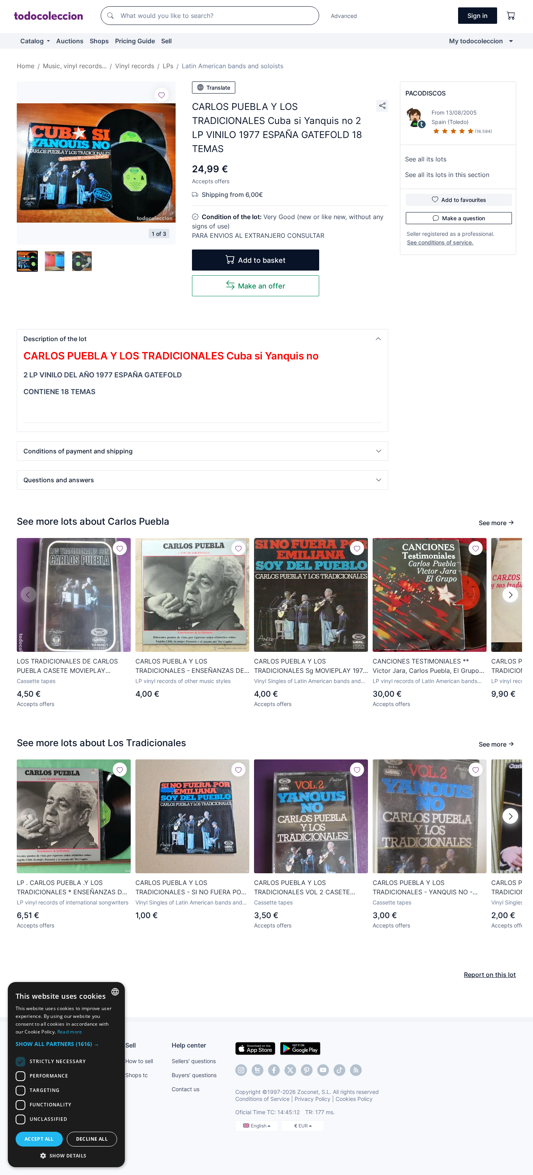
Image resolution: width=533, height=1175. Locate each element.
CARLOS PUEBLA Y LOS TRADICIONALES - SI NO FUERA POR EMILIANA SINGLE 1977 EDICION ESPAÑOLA (190, 888)
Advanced (344, 15)
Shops (99, 41)
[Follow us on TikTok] (339, 1070)
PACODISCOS (425, 93)
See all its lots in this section (447, 175)
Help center (189, 1045)
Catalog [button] (32, 41)
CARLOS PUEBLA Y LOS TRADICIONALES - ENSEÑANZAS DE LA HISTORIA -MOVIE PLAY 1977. (189, 666)
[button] (202, 338)
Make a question (463, 218)
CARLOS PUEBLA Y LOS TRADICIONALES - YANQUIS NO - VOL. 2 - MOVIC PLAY (423, 888)
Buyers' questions (194, 1075)
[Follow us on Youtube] (323, 1070)
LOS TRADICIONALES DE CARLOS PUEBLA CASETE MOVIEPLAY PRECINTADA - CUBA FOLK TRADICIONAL (67, 666)
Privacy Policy (312, 1098)
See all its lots (425, 159)
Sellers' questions (194, 1061)
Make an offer (261, 286)
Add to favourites (463, 199)
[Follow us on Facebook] (274, 1070)
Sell (166, 41)
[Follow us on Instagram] (241, 1070)
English (259, 1126)
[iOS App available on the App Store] (255, 1048)
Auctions (70, 41)
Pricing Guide (135, 41)
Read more (69, 1031)
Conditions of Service (262, 1098)
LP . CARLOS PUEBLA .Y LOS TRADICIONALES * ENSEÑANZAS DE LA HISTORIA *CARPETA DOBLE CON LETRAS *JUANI (72, 888)
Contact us (185, 1089)
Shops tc (136, 1075)
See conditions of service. (440, 242)
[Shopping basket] (511, 16)
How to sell (139, 1061)
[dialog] (66, 1074)
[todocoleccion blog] (356, 1070)
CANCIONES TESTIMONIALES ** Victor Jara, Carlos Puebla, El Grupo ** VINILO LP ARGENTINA (426, 666)
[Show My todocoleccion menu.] (511, 41)
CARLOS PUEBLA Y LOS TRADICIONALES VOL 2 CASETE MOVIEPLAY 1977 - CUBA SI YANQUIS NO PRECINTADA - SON (310, 888)
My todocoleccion (476, 41)
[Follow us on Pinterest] (307, 1070)
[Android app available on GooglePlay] (300, 1048)
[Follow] (162, 95)
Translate (218, 87)
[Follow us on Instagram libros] (257, 1070)
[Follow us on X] (290, 1070)
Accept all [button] (39, 1139)
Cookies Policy (354, 1098)
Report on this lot (490, 975)
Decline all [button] (92, 1139)
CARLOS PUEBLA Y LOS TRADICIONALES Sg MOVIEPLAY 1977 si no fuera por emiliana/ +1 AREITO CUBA (310, 666)
